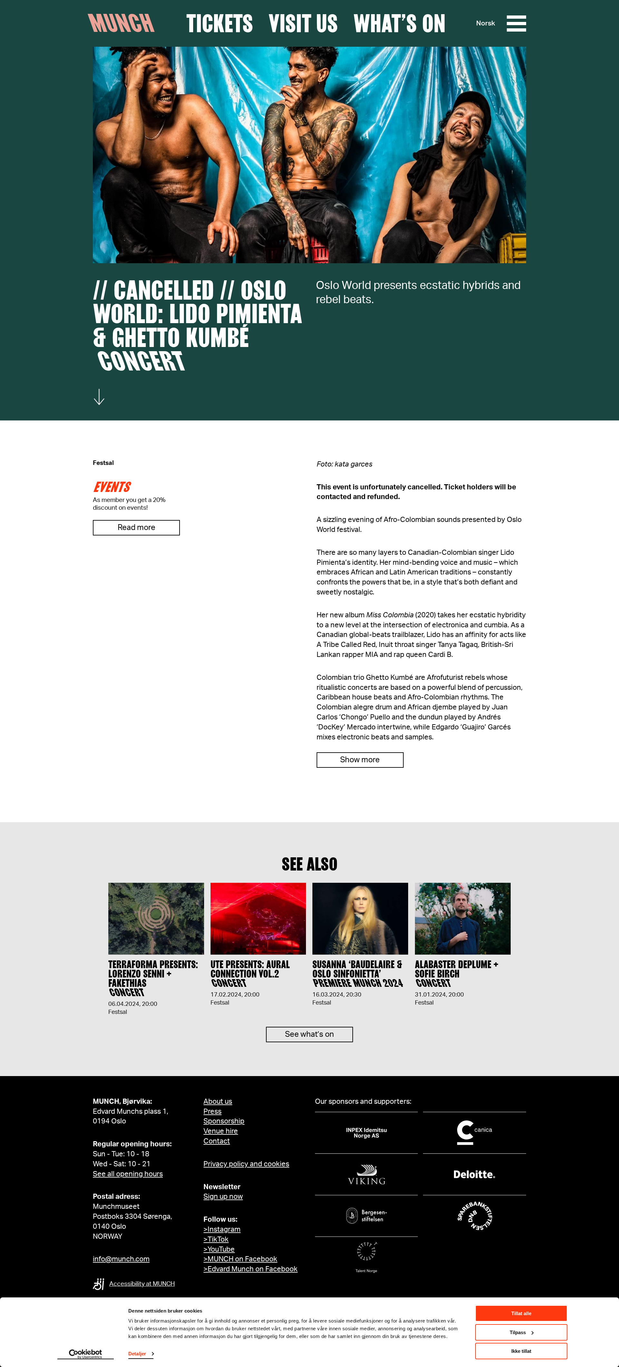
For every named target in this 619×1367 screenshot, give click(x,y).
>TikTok (216, 1239)
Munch (124, 23)
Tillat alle (521, 1313)
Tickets (219, 23)
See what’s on (309, 1034)
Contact (216, 1141)
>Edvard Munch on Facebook (250, 1269)
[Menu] (516, 23)
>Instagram (222, 1229)
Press (212, 1111)
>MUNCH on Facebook (240, 1259)
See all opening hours (128, 1174)
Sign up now (223, 1196)
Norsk (485, 23)
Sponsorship (223, 1121)
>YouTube (219, 1249)
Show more (360, 760)
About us (217, 1101)
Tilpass (518, 1332)
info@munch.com (121, 1259)
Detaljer (137, 1353)
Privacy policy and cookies (246, 1164)
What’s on (399, 23)
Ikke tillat (521, 1351)
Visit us (303, 23)
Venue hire (220, 1131)
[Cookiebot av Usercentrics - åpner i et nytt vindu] (85, 1354)
